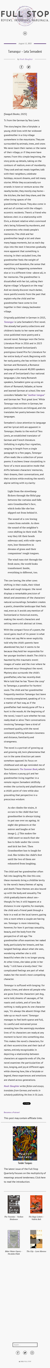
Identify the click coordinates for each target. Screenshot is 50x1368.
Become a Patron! (12, 1112)
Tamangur (9, 322)
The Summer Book (28, 769)
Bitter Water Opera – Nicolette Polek (13, 1252)
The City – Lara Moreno (36, 1251)
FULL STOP (27, 1361)
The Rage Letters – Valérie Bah (36, 1218)
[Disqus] (25, 1302)
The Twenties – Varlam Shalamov (13, 1218)
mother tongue (36, 395)
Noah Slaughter (26, 59)
